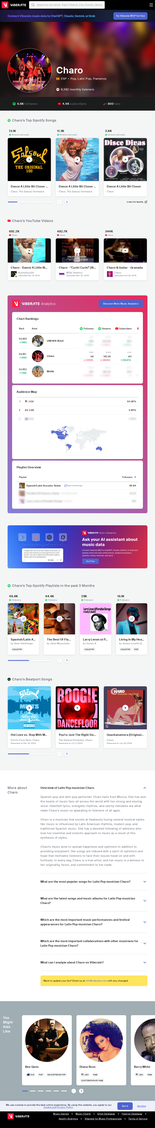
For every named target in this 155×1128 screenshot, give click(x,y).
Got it (125, 1106)
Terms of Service (137, 1118)
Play (29, 159)
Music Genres (61, 1113)
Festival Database (132, 1113)
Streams (106, 328)
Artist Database (106, 1113)
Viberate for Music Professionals (103, 1118)
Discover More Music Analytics (121, 303)
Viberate (14, 5)
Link (65, 485)
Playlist (22, 477)
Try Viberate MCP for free (130, 15)
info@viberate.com (96, 980)
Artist (34, 328)
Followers (89, 328)
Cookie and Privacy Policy (58, 1107)
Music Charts (83, 1113)
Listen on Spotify (135, 202)
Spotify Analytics (68, 1118)
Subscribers (125, 328)
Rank (21, 328)
